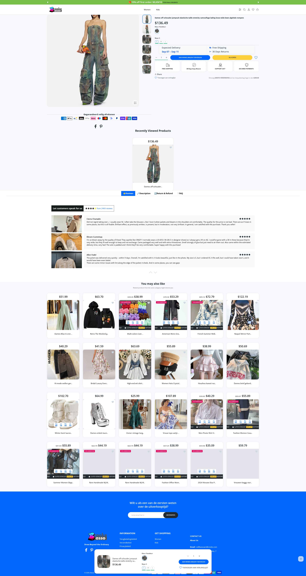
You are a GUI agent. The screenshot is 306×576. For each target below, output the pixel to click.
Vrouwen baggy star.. (243, 482)
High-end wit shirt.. (135, 383)
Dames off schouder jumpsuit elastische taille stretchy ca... (124, 559)
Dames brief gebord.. (243, 383)
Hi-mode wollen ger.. (63, 383)
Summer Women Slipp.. (63, 482)
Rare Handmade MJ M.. (99, 482)
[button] (47, 2)
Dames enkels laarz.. (99, 433)
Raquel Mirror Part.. (242, 334)
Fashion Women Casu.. (242, 433)
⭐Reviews (128, 193)
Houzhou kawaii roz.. (207, 383)
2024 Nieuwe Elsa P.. (207, 482)
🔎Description (143, 193)
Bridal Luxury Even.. (99, 383)
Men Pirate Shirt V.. (207, 433)
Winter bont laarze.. (63, 433)
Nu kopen (232, 57)
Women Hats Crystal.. (171, 383)
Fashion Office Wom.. (171, 482)
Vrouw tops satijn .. (171, 433)
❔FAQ (180, 193)
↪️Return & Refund (163, 193)
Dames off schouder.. (153, 186)
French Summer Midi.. (207, 334)
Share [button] (159, 74)
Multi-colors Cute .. (135, 334)
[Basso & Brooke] (56, 9)
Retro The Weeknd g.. (99, 334)
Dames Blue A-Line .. (63, 334)
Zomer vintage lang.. (135, 433)
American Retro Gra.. (171, 334)
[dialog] (244, 9)
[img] (90, 208)
